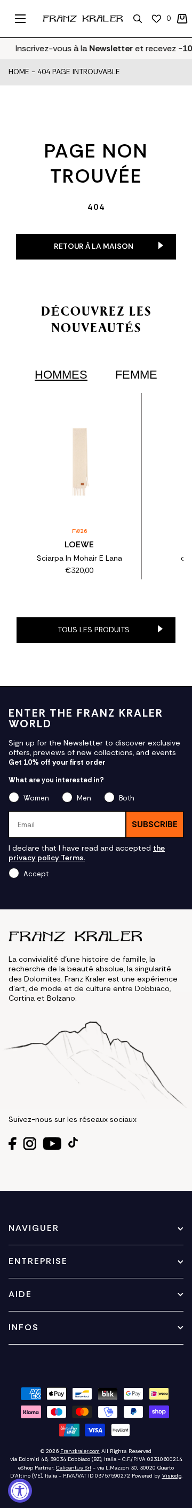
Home (19, 72)
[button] (182, 19)
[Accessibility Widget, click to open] (20, 1491)
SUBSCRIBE (155, 824)
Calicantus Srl (73, 1467)
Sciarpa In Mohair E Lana (79, 558)
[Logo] (83, 18)
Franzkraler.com (80, 1451)
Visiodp (171, 1475)
